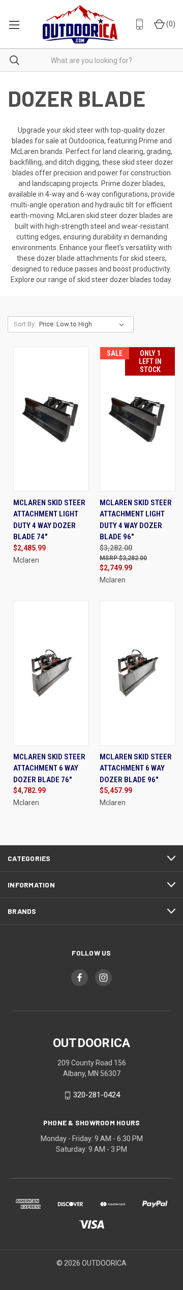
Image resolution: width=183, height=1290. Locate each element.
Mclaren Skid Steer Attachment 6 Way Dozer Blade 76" (49, 768)
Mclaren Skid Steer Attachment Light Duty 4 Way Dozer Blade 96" (136, 520)
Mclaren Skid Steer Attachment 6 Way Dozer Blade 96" (136, 768)
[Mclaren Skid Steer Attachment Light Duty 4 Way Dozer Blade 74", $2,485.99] (51, 419)
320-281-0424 (96, 1094)
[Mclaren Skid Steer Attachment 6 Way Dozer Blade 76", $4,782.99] (51, 673)
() (170, 24)
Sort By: (25, 324)
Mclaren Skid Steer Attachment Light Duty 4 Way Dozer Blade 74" (49, 520)
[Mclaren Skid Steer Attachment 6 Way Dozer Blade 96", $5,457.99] (137, 673)
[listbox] (84, 324)
